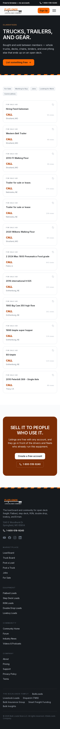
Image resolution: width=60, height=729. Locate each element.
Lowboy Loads (10, 613)
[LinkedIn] (20, 537)
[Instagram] (14, 537)
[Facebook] (9, 537)
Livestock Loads (11, 698)
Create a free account (30, 456)
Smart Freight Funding (39, 702)
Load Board (8, 553)
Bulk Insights (9, 706)
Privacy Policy (9, 674)
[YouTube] (4, 537)
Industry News (9, 638)
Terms (6, 679)
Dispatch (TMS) (31, 698)
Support (7, 669)
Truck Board (9, 558)
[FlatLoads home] (13, 10)
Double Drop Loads (12, 608)
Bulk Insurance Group (14, 702)
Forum (6, 633)
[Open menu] (54, 10)
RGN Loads (8, 603)
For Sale (7, 577)
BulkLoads (37, 694)
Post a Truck (9, 568)
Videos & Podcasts (12, 643)
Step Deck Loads (11, 598)
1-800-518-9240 (50, 3)
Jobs (5, 572)
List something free (17, 62)
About (6, 659)
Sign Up (44, 10)
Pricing (6, 664)
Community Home (11, 628)
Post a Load (8, 563)
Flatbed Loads (10, 593)
